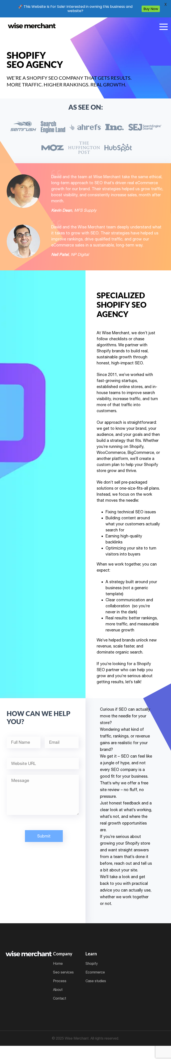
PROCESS (59, 981)
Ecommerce (95, 972)
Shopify (92, 963)
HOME (58, 963)
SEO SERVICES (63, 972)
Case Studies (96, 981)
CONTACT (59, 998)
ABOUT (58, 990)
